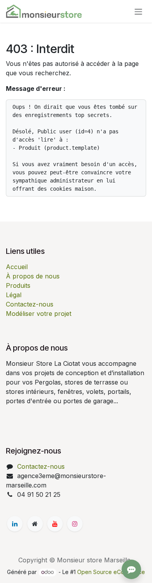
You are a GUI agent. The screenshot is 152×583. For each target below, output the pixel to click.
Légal (13, 295)
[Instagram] (75, 524)
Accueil (17, 267)
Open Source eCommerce (111, 572)
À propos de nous (33, 276)
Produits (18, 285)
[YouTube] (55, 524)
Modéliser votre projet (38, 313)
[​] (15, 524)
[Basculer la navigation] (138, 11)
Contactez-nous (29, 304)
